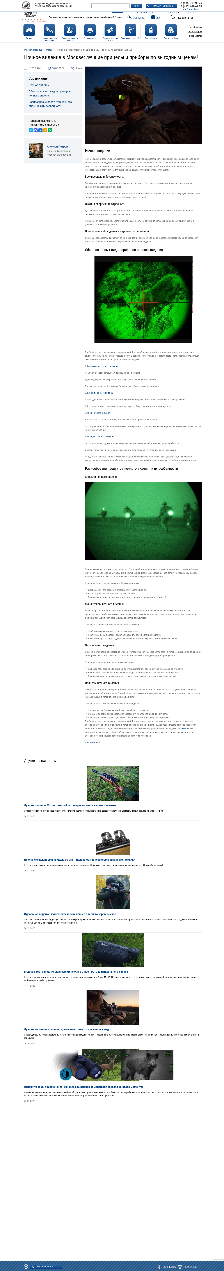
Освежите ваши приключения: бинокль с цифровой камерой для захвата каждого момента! (83, 1086)
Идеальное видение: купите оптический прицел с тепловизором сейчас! (70, 914)
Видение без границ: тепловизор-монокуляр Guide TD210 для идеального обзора (76, 971)
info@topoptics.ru (144, 12)
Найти (136, 6)
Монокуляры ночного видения (102, 366)
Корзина (185, 17)
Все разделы (195, 36)
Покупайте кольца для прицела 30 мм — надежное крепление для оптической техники (79, 859)
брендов (195, 27)
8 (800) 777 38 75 (191, 3)
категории (195, 31)
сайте (183, 728)
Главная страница (33, 50)
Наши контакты (93, 742)
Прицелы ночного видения (100, 436)
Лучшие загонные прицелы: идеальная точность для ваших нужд (66, 1029)
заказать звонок (163, 6)
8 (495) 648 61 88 (191, 6)
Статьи (49, 50)
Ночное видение (39, 85)
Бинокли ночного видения (100, 393)
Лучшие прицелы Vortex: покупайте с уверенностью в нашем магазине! (70, 805)
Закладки (170, 1266)
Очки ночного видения (98, 413)
